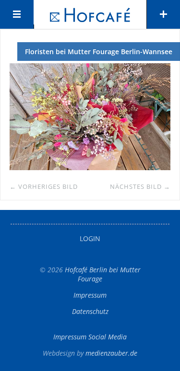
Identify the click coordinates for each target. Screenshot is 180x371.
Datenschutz (90, 311)
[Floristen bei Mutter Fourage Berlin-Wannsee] (90, 167)
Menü (17, 14)
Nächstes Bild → (140, 186)
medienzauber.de (111, 353)
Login (90, 238)
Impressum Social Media (90, 336)
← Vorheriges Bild (44, 186)
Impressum (90, 295)
